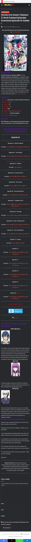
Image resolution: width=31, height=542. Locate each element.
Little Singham (9, 9)
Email (2, 509)
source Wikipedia (20, 93)
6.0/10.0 (10, 102)
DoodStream (16, 147)
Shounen (18, 111)
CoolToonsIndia (16, 32)
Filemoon (23, 147)
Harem (14, 111)
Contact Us (11, 536)
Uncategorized (5, 12)
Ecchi (10, 111)
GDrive (16, 167)
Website (3, 516)
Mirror (25, 176)
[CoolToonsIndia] (9, 5)
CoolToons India (6, 26)
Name (3, 503)
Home (3, 9)
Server (28, 147)
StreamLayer (15, 206)
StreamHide (25, 195)
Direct (20, 167)
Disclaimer (16, 536)
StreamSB (9, 147)
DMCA (21, 536)
